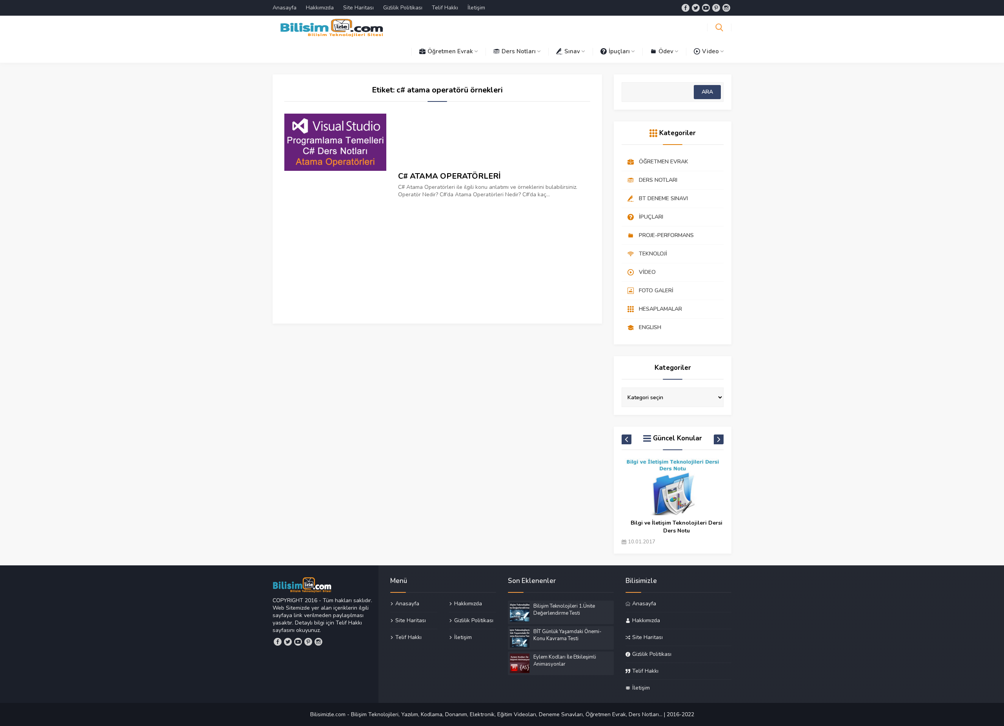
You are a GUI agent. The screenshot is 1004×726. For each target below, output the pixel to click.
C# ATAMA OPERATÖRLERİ (449, 176)
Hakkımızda (320, 7)
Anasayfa (284, 7)
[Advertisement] (437, 253)
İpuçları (619, 51)
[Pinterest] (716, 8)
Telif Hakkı (445, 7)
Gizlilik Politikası (402, 7)
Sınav (572, 51)
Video (710, 51)
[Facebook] (685, 8)
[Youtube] (706, 8)
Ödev (665, 51)
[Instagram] (726, 8)
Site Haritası (358, 7)
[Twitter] (696, 8)
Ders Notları (519, 51)
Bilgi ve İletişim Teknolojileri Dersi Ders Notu (676, 526)
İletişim (476, 7)
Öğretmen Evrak (450, 51)
